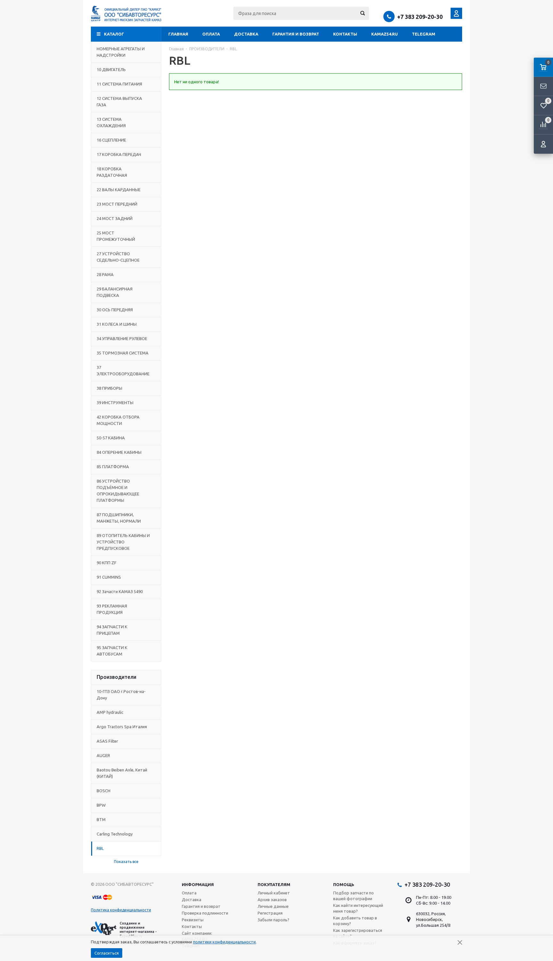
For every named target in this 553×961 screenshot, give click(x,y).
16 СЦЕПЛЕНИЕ (111, 140)
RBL (100, 848)
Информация (198, 884)
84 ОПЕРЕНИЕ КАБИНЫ (119, 452)
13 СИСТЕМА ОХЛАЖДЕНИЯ (111, 122)
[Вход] (543, 144)
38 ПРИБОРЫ (109, 388)
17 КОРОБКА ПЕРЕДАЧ (119, 154)
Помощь (343, 884)
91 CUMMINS (109, 577)
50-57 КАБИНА (111, 438)
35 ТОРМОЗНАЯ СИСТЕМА (122, 353)
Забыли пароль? (273, 919)
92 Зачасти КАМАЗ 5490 (120, 591)
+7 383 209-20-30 (420, 16)
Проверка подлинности (205, 913)
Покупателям (274, 884)
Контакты (345, 34)
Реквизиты (193, 919)
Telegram (423, 34)
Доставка (246, 34)
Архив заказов (272, 899)
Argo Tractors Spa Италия (122, 726)
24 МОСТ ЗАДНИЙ (114, 218)
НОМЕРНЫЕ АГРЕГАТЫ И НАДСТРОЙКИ (121, 51)
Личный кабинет (274, 893)
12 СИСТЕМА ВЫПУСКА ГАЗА (119, 101)
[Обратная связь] (543, 86)
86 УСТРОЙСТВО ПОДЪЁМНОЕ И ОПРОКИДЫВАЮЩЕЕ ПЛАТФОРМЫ (118, 490)
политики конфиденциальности (224, 942)
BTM (101, 819)
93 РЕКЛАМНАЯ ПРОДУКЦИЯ (112, 609)
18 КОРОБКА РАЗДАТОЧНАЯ (112, 172)
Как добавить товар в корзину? (355, 921)
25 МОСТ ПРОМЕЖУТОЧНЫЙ (116, 236)
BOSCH (103, 790)
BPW (101, 805)
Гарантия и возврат (295, 34)
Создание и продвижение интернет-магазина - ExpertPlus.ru (138, 929)
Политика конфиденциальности (121, 910)
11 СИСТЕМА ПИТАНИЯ (119, 84)
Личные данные (273, 906)
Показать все (126, 861)
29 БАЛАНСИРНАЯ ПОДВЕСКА (114, 292)
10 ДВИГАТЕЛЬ (111, 69)
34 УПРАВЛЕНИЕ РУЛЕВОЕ (122, 338)
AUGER (103, 755)
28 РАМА (105, 274)
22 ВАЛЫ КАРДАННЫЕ (118, 189)
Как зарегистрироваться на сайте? (357, 933)
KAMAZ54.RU (384, 34)
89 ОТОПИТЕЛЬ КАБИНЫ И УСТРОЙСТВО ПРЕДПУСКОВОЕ (123, 541)
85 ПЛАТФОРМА (113, 466)
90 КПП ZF (106, 562)
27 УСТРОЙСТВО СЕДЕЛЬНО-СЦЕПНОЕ (118, 256)
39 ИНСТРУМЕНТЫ (115, 402)
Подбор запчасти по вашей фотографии (353, 896)
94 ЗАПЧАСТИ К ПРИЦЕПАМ (112, 629)
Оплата (211, 34)
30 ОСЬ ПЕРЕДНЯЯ (115, 309)
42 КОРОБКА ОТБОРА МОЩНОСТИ (118, 420)
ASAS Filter (107, 741)
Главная (178, 34)
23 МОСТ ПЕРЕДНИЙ (117, 204)
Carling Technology (114, 834)
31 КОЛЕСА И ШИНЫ (117, 324)
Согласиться (106, 953)
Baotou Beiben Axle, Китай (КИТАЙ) (122, 773)
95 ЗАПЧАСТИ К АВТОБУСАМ (112, 650)
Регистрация (270, 913)
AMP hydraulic (110, 712)
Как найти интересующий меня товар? (358, 908)
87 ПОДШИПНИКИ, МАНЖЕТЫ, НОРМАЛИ (119, 517)
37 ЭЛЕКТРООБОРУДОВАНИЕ (123, 370)
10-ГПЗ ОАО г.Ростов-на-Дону (121, 694)
